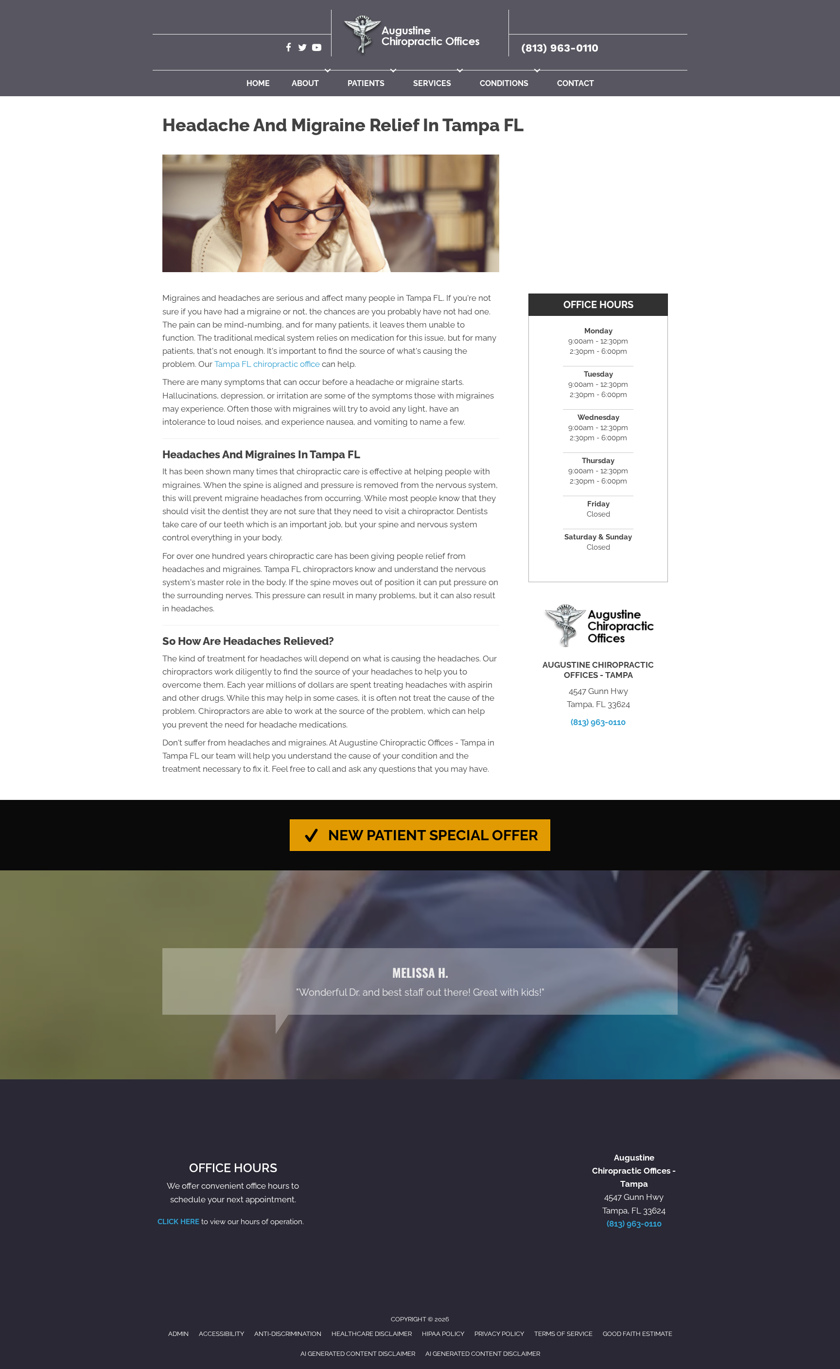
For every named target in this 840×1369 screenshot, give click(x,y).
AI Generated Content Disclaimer (357, 1353)
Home (258, 83)
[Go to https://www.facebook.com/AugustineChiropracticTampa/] (288, 48)
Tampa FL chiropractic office (267, 364)
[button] (327, 70)
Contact (575, 83)
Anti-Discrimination (287, 1333)
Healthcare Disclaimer (372, 1333)
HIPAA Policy (443, 1333)
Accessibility (221, 1333)
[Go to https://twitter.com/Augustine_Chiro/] (302, 48)
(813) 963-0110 (559, 48)
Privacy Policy (499, 1333)
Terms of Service (563, 1333)
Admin (178, 1333)
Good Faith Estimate (637, 1333)
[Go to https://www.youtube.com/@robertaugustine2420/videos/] (316, 48)
